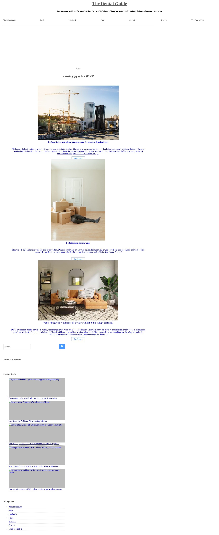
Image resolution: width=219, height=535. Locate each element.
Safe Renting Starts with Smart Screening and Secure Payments (34, 443)
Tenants (164, 20)
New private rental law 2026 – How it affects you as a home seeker (35, 489)
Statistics (132, 20)
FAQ (42, 20)
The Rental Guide (109, 3)
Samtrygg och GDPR (78, 76)
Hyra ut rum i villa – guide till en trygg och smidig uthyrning (33, 398)
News (103, 20)
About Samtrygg (9, 20)
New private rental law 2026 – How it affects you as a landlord (34, 466)
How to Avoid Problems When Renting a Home (28, 421)
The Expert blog (197, 20)
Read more (78, 158)
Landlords (72, 20)
